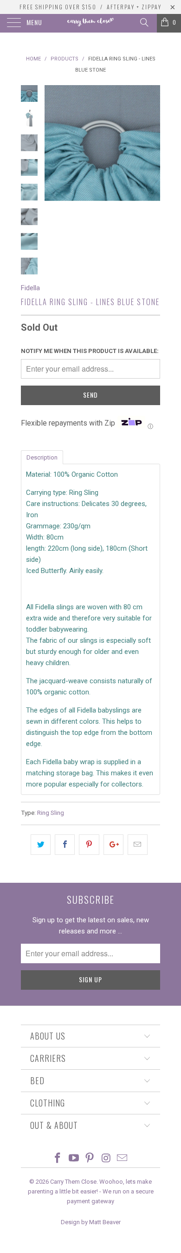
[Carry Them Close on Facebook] (58, 1158)
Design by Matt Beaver (91, 1222)
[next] (151, 143)
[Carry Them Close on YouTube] (74, 1158)
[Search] (144, 22)
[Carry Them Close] (90, 23)
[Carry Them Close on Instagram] (106, 1158)
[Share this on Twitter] (41, 844)
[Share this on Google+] (113, 844)
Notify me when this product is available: (90, 350)
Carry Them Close (73, 1181)
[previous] (53, 143)
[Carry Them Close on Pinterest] (90, 1158)
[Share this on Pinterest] (89, 844)
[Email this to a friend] (138, 844)
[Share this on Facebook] (65, 844)
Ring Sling (50, 812)
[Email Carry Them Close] (122, 1158)
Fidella (30, 288)
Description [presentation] (42, 457)
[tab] (42, 457)
